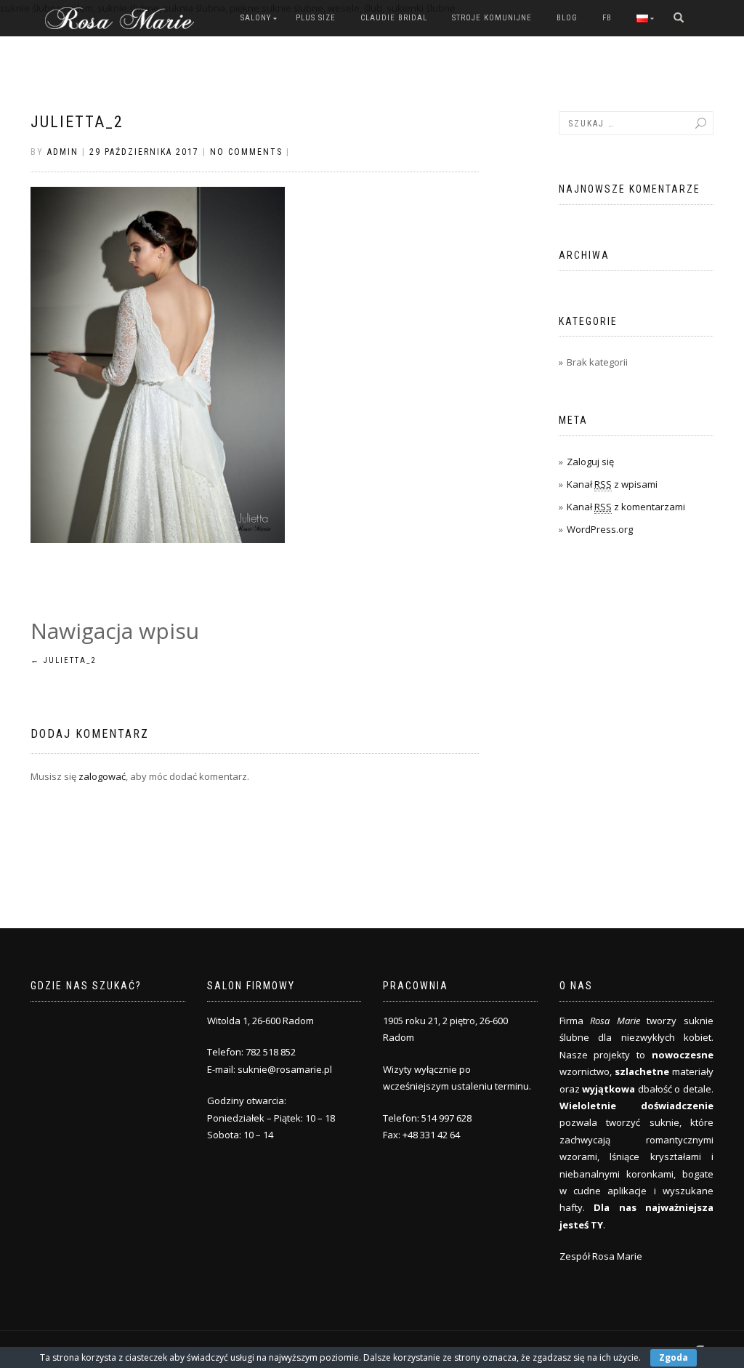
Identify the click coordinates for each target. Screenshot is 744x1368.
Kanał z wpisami (612, 484)
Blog (567, 18)
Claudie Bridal (393, 18)
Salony (255, 18)
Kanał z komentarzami (626, 506)
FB (607, 18)
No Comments (246, 152)
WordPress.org (600, 529)
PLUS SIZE (316, 18)
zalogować (102, 776)
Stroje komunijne (492, 18)
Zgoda (673, 1357)
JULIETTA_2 (77, 122)
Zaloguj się (590, 461)
